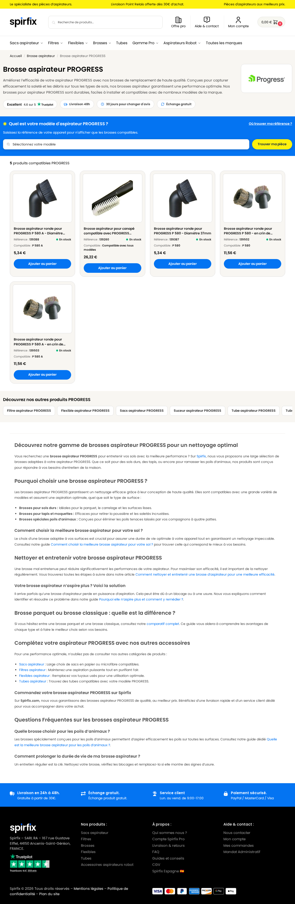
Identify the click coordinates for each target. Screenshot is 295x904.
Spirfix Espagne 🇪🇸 (168, 871)
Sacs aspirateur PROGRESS (142, 410)
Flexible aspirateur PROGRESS (85, 410)
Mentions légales (88, 888)
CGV (156, 864)
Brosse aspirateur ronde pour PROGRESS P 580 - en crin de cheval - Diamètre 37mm (248, 231)
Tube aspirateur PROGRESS (254, 410)
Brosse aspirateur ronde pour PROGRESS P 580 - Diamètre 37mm (182, 231)
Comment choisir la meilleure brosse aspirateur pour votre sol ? (102, 544)
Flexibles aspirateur (34, 675)
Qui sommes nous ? (169, 832)
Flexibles (88, 851)
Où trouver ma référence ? (270, 123)
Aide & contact (207, 26)
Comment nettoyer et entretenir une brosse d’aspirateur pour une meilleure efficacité (204, 574)
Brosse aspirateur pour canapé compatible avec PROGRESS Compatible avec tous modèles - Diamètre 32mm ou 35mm (111, 231)
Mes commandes (239, 845)
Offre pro (178, 26)
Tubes (86, 858)
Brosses (87, 845)
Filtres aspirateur (32, 670)
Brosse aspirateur (41, 56)
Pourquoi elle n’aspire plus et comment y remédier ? (141, 599)
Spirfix (201, 456)
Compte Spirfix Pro (168, 839)
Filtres (86, 839)
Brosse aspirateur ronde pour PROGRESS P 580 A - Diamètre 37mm (38, 231)
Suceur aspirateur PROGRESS (197, 410)
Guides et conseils (168, 858)
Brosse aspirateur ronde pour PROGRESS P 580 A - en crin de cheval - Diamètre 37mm (38, 341)
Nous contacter (236, 832)
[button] (271, 22)
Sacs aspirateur (31, 664)
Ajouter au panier (42, 264)
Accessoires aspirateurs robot (107, 864)
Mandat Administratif (241, 851)
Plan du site (49, 893)
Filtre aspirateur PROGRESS (29, 410)
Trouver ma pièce (272, 144)
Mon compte (238, 26)
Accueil (16, 56)
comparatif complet (163, 623)
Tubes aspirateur (32, 681)
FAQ (155, 851)
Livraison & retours (168, 845)
